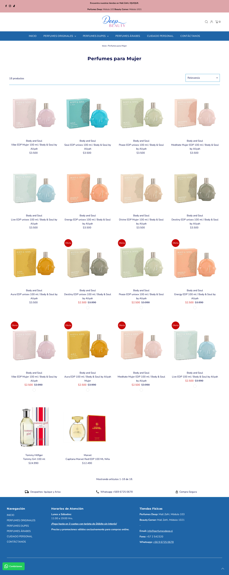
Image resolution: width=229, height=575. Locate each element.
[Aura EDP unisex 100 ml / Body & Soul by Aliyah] (34, 262)
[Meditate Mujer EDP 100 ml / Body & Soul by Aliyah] (195, 113)
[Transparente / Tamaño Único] (87, 307)
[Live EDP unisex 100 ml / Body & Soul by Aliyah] (34, 187)
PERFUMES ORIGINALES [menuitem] (58, 36)
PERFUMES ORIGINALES (21, 520)
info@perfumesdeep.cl (160, 531)
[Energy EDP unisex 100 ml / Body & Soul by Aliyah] (87, 187)
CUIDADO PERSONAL (19, 536)
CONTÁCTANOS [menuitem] (190, 36)
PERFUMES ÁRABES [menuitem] (127, 36)
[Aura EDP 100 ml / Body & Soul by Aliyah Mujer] (87, 345)
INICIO (10, 515)
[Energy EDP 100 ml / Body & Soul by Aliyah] (195, 262)
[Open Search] (206, 21)
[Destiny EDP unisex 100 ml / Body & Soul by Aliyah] (195, 187)
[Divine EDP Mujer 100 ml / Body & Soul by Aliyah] (141, 187)
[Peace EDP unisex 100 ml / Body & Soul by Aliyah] (141, 113)
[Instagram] (10, 6)
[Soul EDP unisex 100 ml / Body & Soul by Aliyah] (87, 113)
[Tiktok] (14, 6)
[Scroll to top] (223, 569)
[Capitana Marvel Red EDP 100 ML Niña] (87, 427)
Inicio (104, 45)
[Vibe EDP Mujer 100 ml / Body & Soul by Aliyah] (34, 113)
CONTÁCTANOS (16, 541)
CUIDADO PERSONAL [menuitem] (160, 36)
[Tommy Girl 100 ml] (34, 427)
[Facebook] (6, 6)
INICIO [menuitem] (32, 36)
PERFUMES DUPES (18, 526)
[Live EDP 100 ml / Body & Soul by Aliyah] (195, 345)
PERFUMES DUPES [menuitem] (94, 36)
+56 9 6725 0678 (163, 542)
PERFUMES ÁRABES (19, 531)
